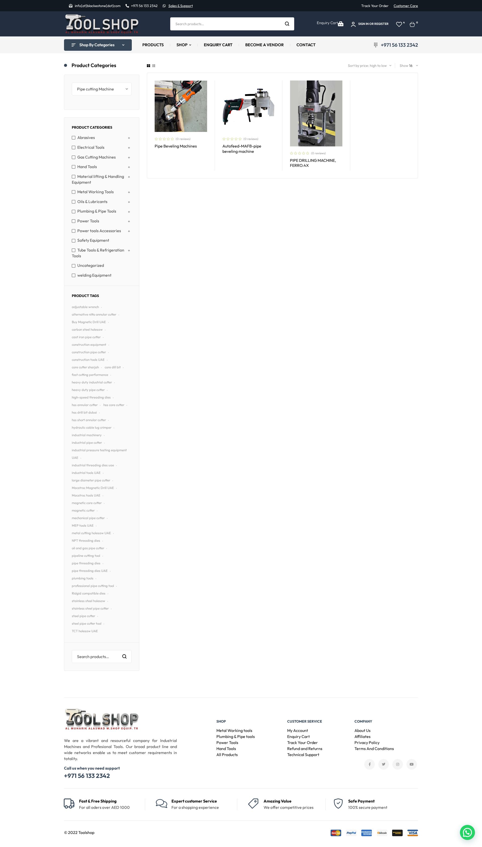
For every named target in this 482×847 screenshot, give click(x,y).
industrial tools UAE (86, 473)
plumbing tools (82, 578)
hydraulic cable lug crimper (91, 427)
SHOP (221, 721)
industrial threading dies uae (93, 465)
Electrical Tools (90, 147)
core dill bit (113, 367)
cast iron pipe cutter (86, 337)
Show (404, 65)
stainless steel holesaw (88, 601)
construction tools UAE (88, 360)
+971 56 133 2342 (87, 775)
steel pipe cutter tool (86, 623)
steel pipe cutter (83, 616)
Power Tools (88, 220)
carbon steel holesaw (87, 329)
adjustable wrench (85, 307)
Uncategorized (90, 265)
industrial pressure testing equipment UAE (99, 454)
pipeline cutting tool (86, 556)
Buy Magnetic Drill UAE (89, 322)
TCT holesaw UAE (85, 631)
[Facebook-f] (369, 764)
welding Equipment (94, 275)
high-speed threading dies (91, 397)
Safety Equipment (93, 240)
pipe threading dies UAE (90, 571)
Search (287, 23)
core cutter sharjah (85, 367)
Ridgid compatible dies (88, 593)
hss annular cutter (85, 405)
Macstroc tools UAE (86, 495)
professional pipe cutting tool (93, 586)
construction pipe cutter (89, 352)
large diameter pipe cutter (91, 480)
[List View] (153, 65)
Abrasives (86, 137)
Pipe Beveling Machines (176, 145)
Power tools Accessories (99, 230)
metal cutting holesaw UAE (91, 533)
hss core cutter (113, 405)
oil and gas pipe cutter (88, 548)
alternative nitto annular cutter (94, 314)
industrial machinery (87, 435)
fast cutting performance (90, 375)
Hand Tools (87, 166)
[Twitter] (383, 764)
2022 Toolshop (81, 832)
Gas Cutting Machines (96, 157)
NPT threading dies (86, 540)
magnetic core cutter (87, 503)
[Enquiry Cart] (340, 24)
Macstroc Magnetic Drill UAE (93, 488)
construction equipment (89, 344)
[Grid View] (148, 65)
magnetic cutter (83, 510)
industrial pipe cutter (87, 442)
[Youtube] (411, 764)
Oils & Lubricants (92, 201)
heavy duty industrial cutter (92, 382)
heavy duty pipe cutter (88, 390)
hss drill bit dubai (84, 412)
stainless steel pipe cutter (90, 608)
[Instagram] (397, 764)
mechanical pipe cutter (88, 518)
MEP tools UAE (83, 525)
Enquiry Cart (327, 22)
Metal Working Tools (95, 191)
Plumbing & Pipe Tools (96, 211)
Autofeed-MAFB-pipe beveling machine (241, 148)
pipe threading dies (86, 563)
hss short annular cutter (89, 420)
